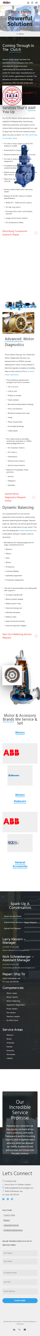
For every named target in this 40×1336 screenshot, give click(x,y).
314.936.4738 (10, 1181)
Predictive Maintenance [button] (13, 1230)
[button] (36, 3)
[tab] (12, 915)
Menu (21, 34)
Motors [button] (7, 1220)
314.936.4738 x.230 (10, 964)
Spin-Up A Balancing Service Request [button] (17, 636)
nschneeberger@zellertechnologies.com (18, 968)
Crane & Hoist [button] (9, 1215)
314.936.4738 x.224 (10, 947)
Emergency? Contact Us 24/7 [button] (17, 93)
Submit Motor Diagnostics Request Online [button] (15, 497)
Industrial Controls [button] (11, 1225)
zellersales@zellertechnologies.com (19, 1188)
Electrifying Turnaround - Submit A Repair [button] (15, 233)
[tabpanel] (20, 1000)
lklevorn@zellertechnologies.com (15, 950)
